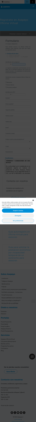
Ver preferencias (18, 220)
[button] (33, 200)
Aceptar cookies (18, 210)
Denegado (18, 215)
